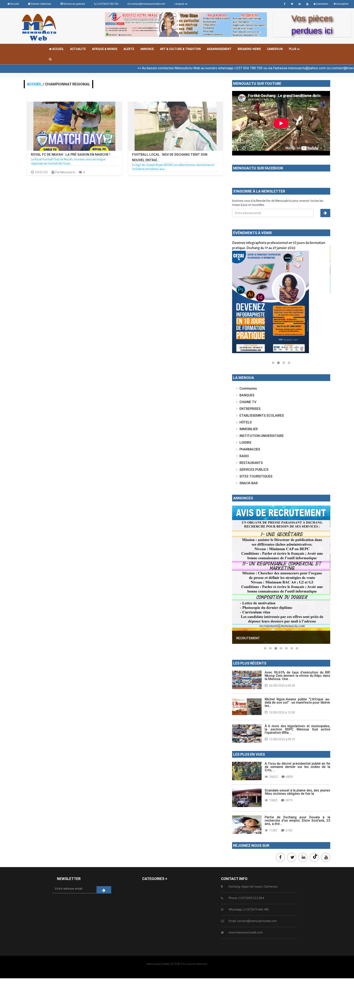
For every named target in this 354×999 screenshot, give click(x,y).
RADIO (244, 456)
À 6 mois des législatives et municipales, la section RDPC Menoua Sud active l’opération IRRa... (297, 729)
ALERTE (129, 49)
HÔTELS (245, 422)
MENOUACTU (246, 638)
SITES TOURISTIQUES (255, 476)
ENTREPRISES (250, 409)
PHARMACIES (249, 449)
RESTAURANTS (251, 463)
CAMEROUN (275, 49)
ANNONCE (147, 49)
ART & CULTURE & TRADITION (180, 49)
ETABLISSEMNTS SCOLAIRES (261, 415)
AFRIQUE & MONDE (104, 49)
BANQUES (246, 395)
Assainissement (219, 49)
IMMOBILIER (248, 429)
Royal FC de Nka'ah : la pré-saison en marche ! (70, 154)
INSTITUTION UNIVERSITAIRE (261, 436)
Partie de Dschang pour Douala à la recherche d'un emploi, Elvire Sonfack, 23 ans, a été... (297, 820)
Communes (248, 388)
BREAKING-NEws (249, 49)
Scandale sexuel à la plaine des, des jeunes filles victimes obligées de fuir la (297, 792)
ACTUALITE (78, 49)
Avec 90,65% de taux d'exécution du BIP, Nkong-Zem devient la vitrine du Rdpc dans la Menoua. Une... (297, 675)
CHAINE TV (247, 402)
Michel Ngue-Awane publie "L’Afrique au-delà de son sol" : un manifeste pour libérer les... (297, 702)
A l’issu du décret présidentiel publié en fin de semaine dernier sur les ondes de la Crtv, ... (297, 766)
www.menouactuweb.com (246, 932)
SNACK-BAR (248, 483)
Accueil (58, 49)
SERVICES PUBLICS (254, 469)
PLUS (293, 49)
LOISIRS (245, 442)
